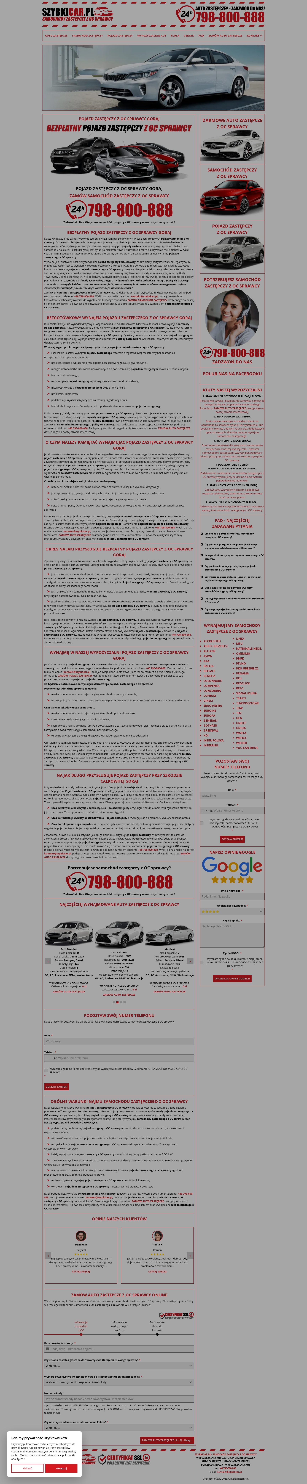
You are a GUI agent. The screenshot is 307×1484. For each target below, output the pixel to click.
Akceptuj (61, 1468)
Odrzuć (27, 1468)
